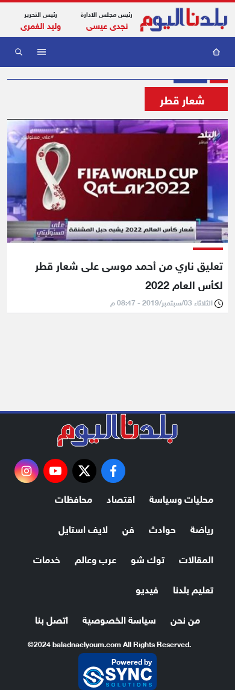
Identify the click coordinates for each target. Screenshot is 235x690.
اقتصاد (121, 498)
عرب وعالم (95, 558)
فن (128, 528)
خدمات (46, 558)
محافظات (73, 498)
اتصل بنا (51, 618)
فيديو (147, 588)
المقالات (196, 558)
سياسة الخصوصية (119, 618)
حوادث (162, 528)
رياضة (201, 528)
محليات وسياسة (181, 498)
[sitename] (117, 430)
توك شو (147, 558)
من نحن (185, 618)
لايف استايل (83, 528)
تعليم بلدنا (193, 588)
